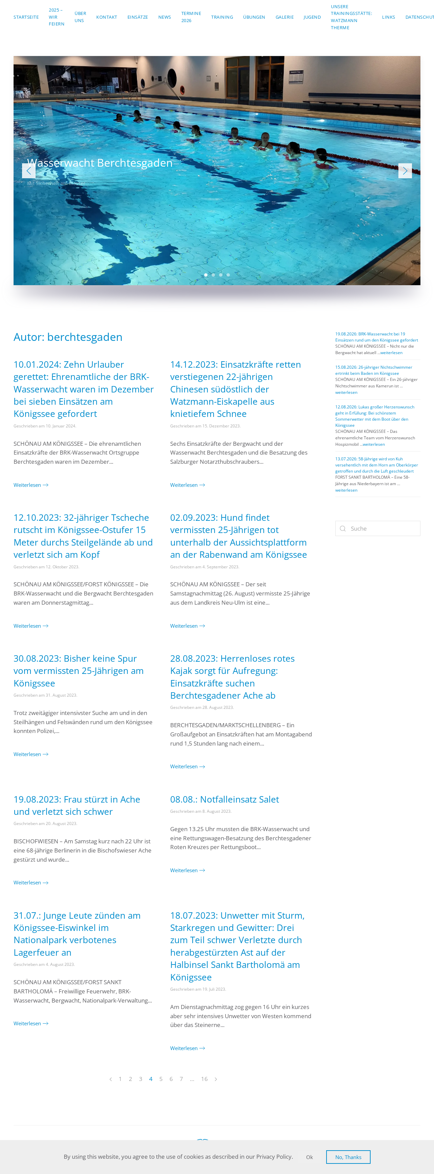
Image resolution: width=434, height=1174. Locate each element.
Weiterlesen (27, 484)
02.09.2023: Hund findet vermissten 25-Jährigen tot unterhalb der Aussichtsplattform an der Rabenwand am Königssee (238, 536)
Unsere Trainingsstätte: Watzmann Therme (351, 17)
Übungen (254, 17)
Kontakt (106, 17)
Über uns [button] (80, 16)
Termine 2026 (191, 16)
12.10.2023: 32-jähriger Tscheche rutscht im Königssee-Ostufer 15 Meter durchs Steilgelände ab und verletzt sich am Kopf (83, 536)
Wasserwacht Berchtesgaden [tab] (206, 275)
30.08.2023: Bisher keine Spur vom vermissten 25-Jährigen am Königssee (79, 670)
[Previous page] (111, 1079)
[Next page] (216, 1079)
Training (222, 17)
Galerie (285, 17)
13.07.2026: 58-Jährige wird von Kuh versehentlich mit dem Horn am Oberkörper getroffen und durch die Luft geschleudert (376, 465)
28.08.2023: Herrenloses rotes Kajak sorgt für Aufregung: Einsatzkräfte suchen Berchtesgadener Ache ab (232, 676)
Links (388, 17)
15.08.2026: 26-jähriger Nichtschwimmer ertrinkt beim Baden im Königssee (373, 370)
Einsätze (137, 17)
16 (204, 1079)
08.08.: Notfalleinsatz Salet (224, 799)
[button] (29, 170)
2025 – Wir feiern (56, 17)
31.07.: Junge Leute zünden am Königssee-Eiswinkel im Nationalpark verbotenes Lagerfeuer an (77, 933)
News (164, 17)
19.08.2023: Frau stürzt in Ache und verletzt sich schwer (77, 805)
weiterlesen (391, 352)
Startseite (26, 17)
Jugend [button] (312, 17)
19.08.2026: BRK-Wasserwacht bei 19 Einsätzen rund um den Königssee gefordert (376, 337)
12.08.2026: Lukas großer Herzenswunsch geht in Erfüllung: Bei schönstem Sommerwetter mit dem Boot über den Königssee (374, 416)
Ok (309, 1157)
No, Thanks (348, 1157)
